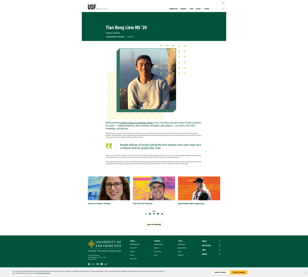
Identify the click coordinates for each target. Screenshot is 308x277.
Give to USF (206, 245)
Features (183, 9)
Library (155, 255)
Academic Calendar (158, 244)
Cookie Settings (220, 272)
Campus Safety (181, 244)
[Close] (305, 272)
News (191, 9)
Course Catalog (157, 251)
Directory (132, 255)
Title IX (179, 251)
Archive (207, 9)
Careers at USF (133, 248)
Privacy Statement (43, 273)
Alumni (198, 9)
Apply (204, 241)
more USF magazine (154, 224)
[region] (154, 272)
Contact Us (132, 251)
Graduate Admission (134, 244)
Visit (204, 250)
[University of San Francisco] (115, 6)
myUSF (204, 254)
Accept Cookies (239, 272)
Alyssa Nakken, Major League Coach (191, 203)
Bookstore (156, 248)
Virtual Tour (181, 255)
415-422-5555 (92, 259)
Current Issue (173, 9)
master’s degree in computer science (136, 122)
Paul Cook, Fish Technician (142, 203)
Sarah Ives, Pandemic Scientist (99, 203)
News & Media (133, 259)
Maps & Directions (182, 248)
